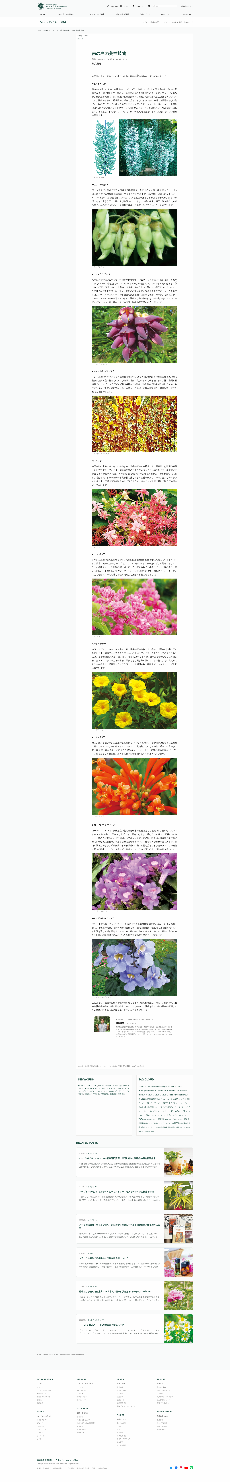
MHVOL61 (170, 1095)
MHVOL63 (184, 1095)
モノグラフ (145, 22)
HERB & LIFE (145, 1086)
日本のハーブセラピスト (163, 1123)
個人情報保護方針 (58, 1468)
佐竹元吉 (148, 1119)
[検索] (149, 6)
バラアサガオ (121, 1088)
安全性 (39, 1400)
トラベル (40, 1432)
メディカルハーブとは (44, 1390)
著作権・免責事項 (43, 1468)
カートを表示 (161, 1429)
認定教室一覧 (121, 1403)
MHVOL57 (142, 1095)
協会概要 (120, 1442)
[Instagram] (181, 1467)
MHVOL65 (149, 1099)
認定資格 (40, 1403)
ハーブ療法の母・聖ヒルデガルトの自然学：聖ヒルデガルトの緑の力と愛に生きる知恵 (119, 1226)
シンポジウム (161, 1393)
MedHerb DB (155, 22)
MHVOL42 (176, 1090)
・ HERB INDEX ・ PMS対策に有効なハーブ (101, 1324)
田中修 (157, 1127)
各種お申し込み (162, 1416)
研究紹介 (80, 1426)
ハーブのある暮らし (66, 14)
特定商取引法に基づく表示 (86, 1468)
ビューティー (41, 1423)
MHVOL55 (183, 1091)
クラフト (40, 1439)
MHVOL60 (163, 1095)
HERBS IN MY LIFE (173, 1086)
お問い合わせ (102, 1468)
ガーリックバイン (89, 1088)
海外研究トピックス (83, 1420)
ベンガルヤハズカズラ (96, 1091)
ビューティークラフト (177, 1107)
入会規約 (71, 1468)
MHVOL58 (149, 1095)
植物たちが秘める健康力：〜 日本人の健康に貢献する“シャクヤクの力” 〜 (115, 1291)
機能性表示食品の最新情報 (86, 1423)
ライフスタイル (42, 1420)
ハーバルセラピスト (150, 1103)
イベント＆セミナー (163, 1390)
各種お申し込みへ (163, 1403)
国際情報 (160, 1119)
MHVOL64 (142, 1099)
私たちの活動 (121, 1423)
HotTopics (143, 1090)
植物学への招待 (177, 22)
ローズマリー (162, 1115)
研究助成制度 (81, 1429)
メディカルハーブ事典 (95, 14)
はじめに (43, 14)
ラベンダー (153, 1115)
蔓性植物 (121, 1094)
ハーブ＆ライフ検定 (163, 1107)
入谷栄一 (154, 1119)
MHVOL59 (103, 1085)
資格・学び (145, 14)
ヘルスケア (40, 1426)
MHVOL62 (177, 1095)
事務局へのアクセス (123, 1439)
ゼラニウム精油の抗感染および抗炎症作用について (103, 1258)
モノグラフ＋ (165, 22)
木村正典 (176, 1123)
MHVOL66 (156, 1099)
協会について (166, 14)
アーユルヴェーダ (166, 1099)
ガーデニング (41, 1429)
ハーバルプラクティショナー (169, 1103)
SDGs (119, 1426)
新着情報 (80, 1417)
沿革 (118, 1429)
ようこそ (40, 1387)
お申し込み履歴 (162, 1426)
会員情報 (160, 1420)
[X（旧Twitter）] (171, 1467)
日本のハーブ (188, 22)
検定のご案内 (121, 1390)
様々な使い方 (41, 1393)
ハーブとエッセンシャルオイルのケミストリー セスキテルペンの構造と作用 (116, 1191)
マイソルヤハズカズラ (113, 1091)
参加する (187, 14)
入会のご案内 (161, 1387)
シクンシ (100, 1088)
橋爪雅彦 (113, 1094)
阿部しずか (150, 1131)
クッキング (40, 1436)
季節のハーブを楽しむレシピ (174, 1119)
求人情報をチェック (163, 1400)
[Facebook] (176, 1467)
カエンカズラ (113, 1085)
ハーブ (183, 1103)
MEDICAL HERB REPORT (87, 1085)
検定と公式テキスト (43, 1397)
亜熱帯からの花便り (82, 36)
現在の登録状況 (162, 1423)
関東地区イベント (178, 1127)
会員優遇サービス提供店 (165, 1397)
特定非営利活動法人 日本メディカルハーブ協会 (57, 1460)
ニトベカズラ (110, 1088)
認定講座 (120, 1397)
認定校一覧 (120, 1400)
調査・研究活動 (122, 14)
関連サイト (80, 1432)
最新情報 (120, 1387)
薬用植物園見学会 (165, 1127)
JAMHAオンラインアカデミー (127, 1406)
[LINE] (191, 1467)
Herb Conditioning (158, 1086)
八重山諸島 (105, 1094)
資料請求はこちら (186, 6)
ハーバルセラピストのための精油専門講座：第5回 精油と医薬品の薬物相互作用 (117, 1158)
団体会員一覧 (121, 1436)
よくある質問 (121, 1445)
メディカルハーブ (176, 1110)
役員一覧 (120, 1432)
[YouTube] (186, 1467)
